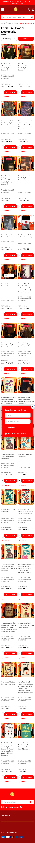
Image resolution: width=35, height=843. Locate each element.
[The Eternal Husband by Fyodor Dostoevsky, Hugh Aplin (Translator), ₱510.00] (26, 610)
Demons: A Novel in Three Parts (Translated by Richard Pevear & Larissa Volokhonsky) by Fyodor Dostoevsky (25, 288)
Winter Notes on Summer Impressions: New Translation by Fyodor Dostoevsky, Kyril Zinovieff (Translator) (26, 568)
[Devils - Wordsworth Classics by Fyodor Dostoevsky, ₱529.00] (26, 163)
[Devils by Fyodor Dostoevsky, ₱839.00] (9, 271)
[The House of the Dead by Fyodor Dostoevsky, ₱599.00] (9, 669)
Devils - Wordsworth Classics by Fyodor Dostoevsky (24, 178)
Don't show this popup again (16, 433)
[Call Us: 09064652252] (29, 9)
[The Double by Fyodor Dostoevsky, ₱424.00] (26, 442)
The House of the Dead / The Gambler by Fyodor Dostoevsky (8, 123)
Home (3, 23)
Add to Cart (10, 92)
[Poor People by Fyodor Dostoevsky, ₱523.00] (9, 497)
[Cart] (33, 9)
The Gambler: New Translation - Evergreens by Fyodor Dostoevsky (25, 511)
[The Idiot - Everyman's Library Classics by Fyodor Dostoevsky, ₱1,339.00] (26, 330)
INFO (7, 815)
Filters (26, 39)
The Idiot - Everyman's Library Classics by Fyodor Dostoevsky (26, 345)
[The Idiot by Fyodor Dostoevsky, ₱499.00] (9, 222)
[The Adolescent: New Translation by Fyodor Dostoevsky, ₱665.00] (9, 442)
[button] (33, 407)
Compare (6, 96)
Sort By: (4, 35)
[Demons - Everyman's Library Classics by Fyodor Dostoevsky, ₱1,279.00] (9, 330)
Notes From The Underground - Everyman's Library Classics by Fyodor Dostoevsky (6, 180)
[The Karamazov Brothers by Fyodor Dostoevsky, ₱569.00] (26, 222)
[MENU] (2, 9)
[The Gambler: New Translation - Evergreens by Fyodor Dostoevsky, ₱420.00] (26, 497)
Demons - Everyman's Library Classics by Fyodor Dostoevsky (9, 345)
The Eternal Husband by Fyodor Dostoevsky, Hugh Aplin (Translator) (26, 625)
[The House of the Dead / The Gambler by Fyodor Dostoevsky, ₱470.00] (9, 108)
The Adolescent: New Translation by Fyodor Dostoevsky (7, 456)
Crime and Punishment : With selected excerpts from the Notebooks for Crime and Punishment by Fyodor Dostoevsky (26, 125)
